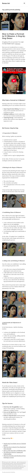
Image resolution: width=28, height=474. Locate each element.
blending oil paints (9, 463)
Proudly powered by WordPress (8, 472)
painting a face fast (21, 466)
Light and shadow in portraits (11, 466)
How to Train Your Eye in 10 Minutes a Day (15, 450)
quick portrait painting (6, 468)
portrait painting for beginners (18, 467)
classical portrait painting (18, 463)
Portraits (14, 462)
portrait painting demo (6, 467)
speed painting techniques (16, 468)
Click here (17, 43)
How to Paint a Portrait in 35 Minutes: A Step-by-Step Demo (13, 36)
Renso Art (6, 3)
